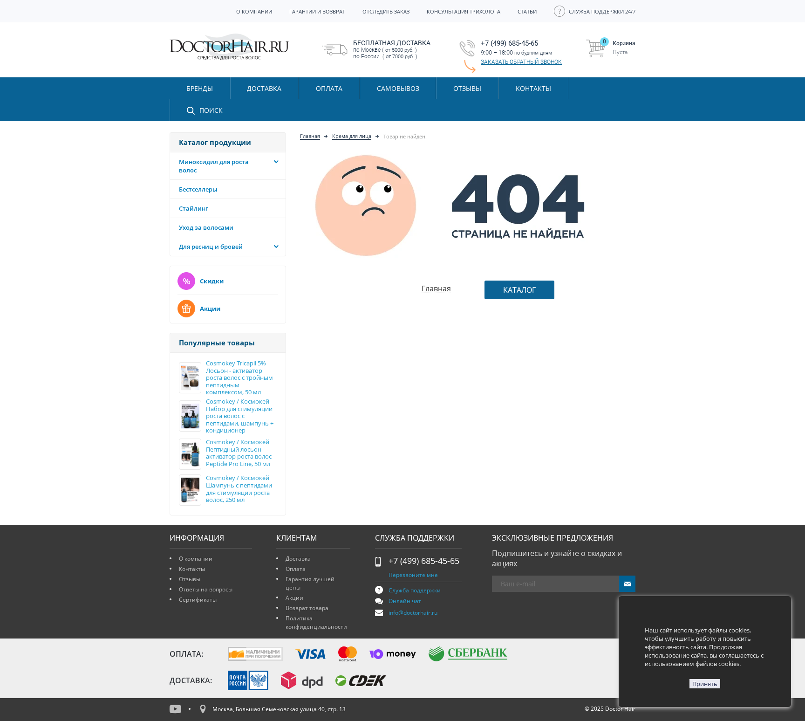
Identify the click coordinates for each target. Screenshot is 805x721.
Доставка (298, 559)
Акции (210, 308)
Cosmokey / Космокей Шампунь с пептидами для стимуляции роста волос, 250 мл (239, 488)
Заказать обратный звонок (521, 62)
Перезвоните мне (413, 575)
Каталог (519, 290)
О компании (195, 559)
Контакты (192, 569)
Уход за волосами (206, 227)
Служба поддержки (415, 590)
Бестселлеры (198, 189)
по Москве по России (391, 49)
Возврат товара (307, 608)
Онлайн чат (405, 601)
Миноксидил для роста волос (214, 166)
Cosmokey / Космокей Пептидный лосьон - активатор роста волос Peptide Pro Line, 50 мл (239, 453)
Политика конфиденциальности (316, 622)
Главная (310, 135)
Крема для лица (351, 135)
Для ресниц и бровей (211, 246)
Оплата (296, 569)
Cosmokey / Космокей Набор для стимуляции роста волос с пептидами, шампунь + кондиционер (239, 416)
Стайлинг (193, 208)
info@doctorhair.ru (413, 613)
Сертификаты (198, 600)
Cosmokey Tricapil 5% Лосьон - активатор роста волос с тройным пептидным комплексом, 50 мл (239, 378)
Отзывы (467, 88)
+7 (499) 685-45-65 (424, 560)
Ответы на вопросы (205, 589)
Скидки (212, 281)
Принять (704, 684)
